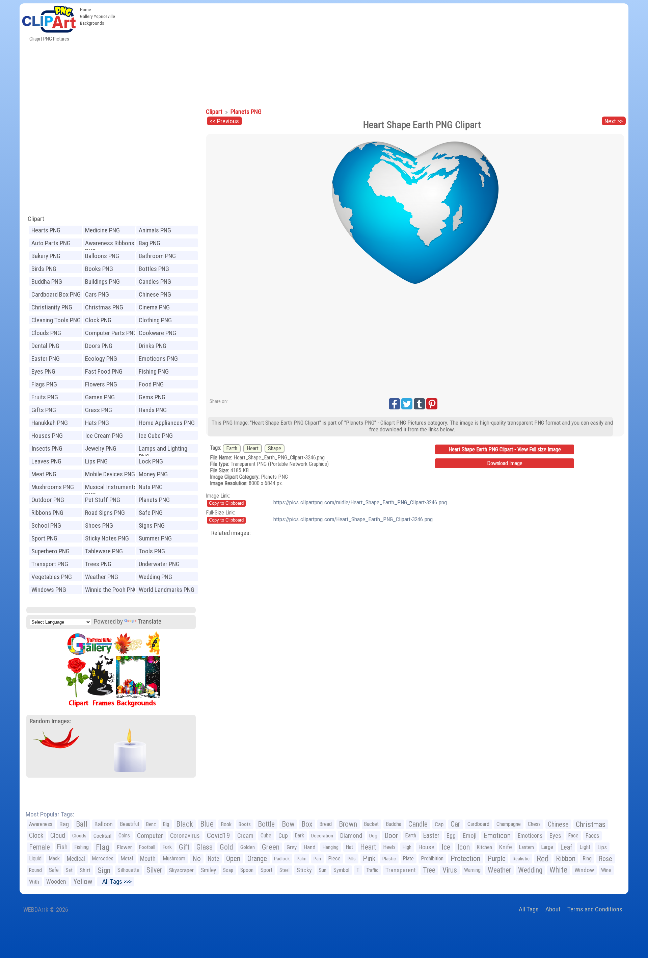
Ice (445, 847)
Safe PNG (151, 512)
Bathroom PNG (157, 256)
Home (85, 9)
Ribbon (565, 858)
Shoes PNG (99, 525)
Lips (602, 847)
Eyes (555, 835)
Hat (349, 847)
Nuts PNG (151, 487)
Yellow (82, 881)
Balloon (103, 824)
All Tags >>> (116, 881)
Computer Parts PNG (111, 333)
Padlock (282, 859)
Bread (326, 824)
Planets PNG (154, 500)
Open (233, 858)
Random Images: (50, 721)
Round (35, 870)
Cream (245, 835)
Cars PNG (97, 294)
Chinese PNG (155, 294)
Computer (150, 836)
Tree (429, 870)
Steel (284, 870)
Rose (605, 859)
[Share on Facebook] (394, 403)
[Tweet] (406, 403)
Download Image (504, 463)
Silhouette (128, 870)
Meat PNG (43, 474)
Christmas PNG (104, 307)
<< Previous (224, 121)
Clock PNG (98, 320)
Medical (76, 858)
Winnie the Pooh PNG (111, 590)
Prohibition (432, 858)
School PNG (46, 525)
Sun (322, 870)
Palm (301, 859)
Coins (124, 835)
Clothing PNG (155, 320)
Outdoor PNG (47, 500)
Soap (228, 870)
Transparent (400, 870)
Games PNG (100, 397)
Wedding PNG (155, 577)
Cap (439, 824)
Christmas (590, 824)
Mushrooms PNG (52, 487)
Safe (54, 870)
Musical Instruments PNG (111, 487)
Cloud (57, 835)
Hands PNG (153, 410)
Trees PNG (98, 564)
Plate (408, 858)
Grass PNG (98, 410)
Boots (245, 824)
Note (213, 858)
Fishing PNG (154, 371)
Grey (292, 847)
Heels (389, 847)
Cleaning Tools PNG (56, 320)
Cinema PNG (154, 307)
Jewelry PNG (100, 448)
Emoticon (497, 835)
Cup (283, 835)
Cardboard (478, 824)
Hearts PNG (45, 230)
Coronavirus (185, 835)
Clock (36, 835)
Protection (465, 858)
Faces (592, 835)
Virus (449, 870)
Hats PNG (97, 423)
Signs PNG (152, 525)
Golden (247, 847)
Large (547, 847)
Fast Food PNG (104, 371)
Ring (587, 858)
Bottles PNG (154, 269)
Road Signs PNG (105, 512)
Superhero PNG (50, 551)
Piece (334, 858)
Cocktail (102, 835)
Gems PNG (152, 397)
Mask (54, 858)
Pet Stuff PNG (102, 500)
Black (184, 824)
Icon (463, 847)
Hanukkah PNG (49, 423)
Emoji (470, 835)
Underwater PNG (159, 564)
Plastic (389, 859)
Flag (103, 847)
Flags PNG (44, 384)
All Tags (529, 909)
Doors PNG (98, 346)
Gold (226, 847)
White (558, 870)
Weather (499, 870)
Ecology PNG (101, 358)
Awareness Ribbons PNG (109, 243)
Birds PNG (43, 269)
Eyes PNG (43, 371)
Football (147, 847)
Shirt (85, 870)
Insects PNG (46, 448)
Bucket (371, 824)
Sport (266, 870)
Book (226, 824)
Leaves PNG (46, 461)
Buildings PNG (102, 281)
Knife (505, 847)
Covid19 (218, 835)
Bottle (266, 824)
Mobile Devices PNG (110, 474)
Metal (126, 858)
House (426, 847)
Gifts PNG (43, 410)
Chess (534, 824)
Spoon (246, 870)
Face (573, 835)
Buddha (393, 824)
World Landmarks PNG (166, 590)
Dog (373, 836)
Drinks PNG (152, 346)
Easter (431, 835)
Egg (451, 835)
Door (391, 835)
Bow (288, 824)
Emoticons (530, 835)
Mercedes (102, 858)
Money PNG (153, 474)
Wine (606, 870)
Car (455, 824)
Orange (257, 858)
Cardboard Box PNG (56, 294)
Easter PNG (45, 358)
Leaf (566, 847)
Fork (167, 847)
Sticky (304, 870)
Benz (151, 824)
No (196, 858)
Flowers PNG (101, 384)
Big (166, 824)
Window (584, 870)
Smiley (208, 870)
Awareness (40, 824)
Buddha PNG (46, 281)
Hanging (331, 847)
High (407, 847)
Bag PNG (149, 243)
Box (307, 824)
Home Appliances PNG (167, 423)
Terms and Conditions (594, 909)
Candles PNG (155, 281)
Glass (204, 847)
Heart (253, 448)
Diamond (351, 835)
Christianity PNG (51, 307)
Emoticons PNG (158, 358)
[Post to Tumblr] (419, 403)
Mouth (148, 858)
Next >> (613, 121)
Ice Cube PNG (156, 435)
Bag (64, 824)
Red (543, 858)
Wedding (530, 870)
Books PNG (99, 269)
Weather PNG (101, 577)
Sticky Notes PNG (107, 538)
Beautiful (129, 824)
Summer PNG (155, 538)
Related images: (231, 533)
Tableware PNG (104, 551)
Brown (348, 824)
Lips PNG (96, 461)
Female (39, 847)
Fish (62, 847)
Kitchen (484, 847)
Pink (369, 858)
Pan (317, 859)
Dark (299, 835)
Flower (124, 847)
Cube (266, 835)
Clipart (36, 219)
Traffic (372, 870)
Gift (184, 847)
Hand (310, 847)
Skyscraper (181, 870)
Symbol (341, 870)
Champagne (508, 824)
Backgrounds (92, 23)
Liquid (35, 858)
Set (69, 870)
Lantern (526, 847)
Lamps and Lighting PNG (163, 449)
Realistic (521, 859)
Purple (496, 858)
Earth (231, 448)
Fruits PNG (44, 397)
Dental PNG (45, 346)
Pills (352, 859)
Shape (274, 448)
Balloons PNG (102, 256)
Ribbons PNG (47, 512)
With (34, 881)
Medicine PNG (102, 230)
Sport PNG (44, 538)
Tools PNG (152, 551)
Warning (472, 870)
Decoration (322, 836)
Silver (154, 870)
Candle (418, 824)
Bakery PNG (45, 256)
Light (584, 847)
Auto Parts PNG (51, 243)
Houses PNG (47, 435)
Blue (207, 824)
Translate (149, 621)
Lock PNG (151, 461)
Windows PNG (48, 590)
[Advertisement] (373, 54)
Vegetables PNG (51, 577)
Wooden (56, 881)
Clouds (79, 836)
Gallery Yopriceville (97, 16)
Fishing (82, 847)
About (553, 909)
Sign (104, 870)
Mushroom (174, 858)
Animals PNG (155, 230)
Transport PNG (49, 564)
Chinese (558, 824)
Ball (81, 824)
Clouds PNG (46, 333)
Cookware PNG (157, 333)
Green (270, 847)
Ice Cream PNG (104, 435)
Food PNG (151, 384)
